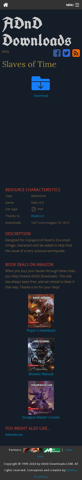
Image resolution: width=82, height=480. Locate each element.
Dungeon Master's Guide (41, 417)
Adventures (14, 435)
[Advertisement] (41, 141)
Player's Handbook (41, 331)
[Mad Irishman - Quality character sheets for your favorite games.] (52, 449)
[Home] (31, 5)
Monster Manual (41, 374)
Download (41, 96)
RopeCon (37, 216)
